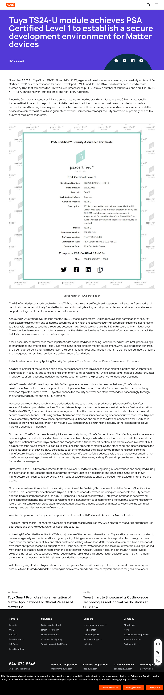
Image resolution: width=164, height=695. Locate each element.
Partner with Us (131, 644)
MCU (11, 629)
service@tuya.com (123, 668)
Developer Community (95, 624)
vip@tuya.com (90, 668)
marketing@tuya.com (61, 668)
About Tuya (129, 624)
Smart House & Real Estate (54, 644)
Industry (88, 644)
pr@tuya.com (146, 668)
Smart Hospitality (50, 629)
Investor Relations (133, 639)
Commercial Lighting (51, 639)
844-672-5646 (22, 663)
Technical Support (93, 639)
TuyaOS (12, 624)
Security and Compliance (136, 634)
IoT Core (13, 644)
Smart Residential (50, 634)
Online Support (91, 634)
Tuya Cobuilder (16, 649)
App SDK (13, 634)
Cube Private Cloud (51, 624)
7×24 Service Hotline (19, 668)
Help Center (90, 629)
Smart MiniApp (16, 639)
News (126, 629)
